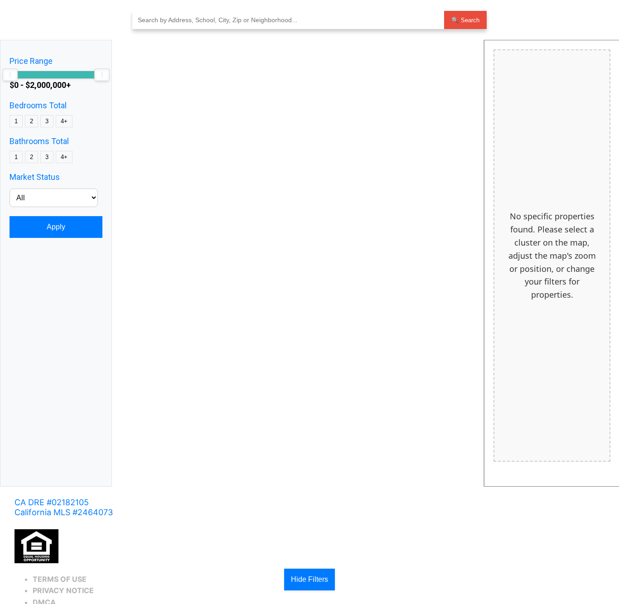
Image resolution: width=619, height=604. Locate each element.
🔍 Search (465, 20)
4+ (64, 121)
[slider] (10, 74)
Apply (56, 227)
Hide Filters (309, 579)
